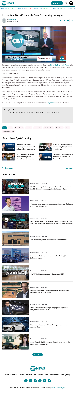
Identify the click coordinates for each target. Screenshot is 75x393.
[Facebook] (60, 20)
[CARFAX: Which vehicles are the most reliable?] (15, 272)
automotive (38, 127)
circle (67, 127)
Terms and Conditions (52, 375)
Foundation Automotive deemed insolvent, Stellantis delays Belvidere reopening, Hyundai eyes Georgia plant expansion (51, 222)
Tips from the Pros (8, 131)
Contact (21, 375)
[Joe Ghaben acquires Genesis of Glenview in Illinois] (15, 238)
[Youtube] (49, 380)
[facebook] (26, 380)
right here (51, 103)
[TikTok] (40, 380)
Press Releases (38, 375)
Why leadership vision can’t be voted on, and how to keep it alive (63, 157)
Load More (37, 354)
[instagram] (30, 380)
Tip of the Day (55, 65)
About (7, 375)
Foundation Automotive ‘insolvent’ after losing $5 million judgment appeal (50, 257)
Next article (69, 168)
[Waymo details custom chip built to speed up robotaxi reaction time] (15, 324)
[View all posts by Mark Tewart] (4, 20)
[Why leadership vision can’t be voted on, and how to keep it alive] (45, 157)
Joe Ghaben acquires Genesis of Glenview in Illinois (48, 240)
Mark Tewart (12, 19)
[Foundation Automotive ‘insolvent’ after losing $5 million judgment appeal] (15, 255)
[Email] (71, 20)
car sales (28, 127)
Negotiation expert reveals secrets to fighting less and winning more (62, 147)
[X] (64, 20)
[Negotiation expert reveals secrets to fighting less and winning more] (45, 147)
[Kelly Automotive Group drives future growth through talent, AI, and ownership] (8, 157)
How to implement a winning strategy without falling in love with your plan (25, 147)
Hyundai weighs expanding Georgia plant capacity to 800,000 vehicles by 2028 (49, 309)
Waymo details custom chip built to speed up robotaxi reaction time (49, 326)
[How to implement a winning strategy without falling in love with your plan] (8, 147)
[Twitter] (44, 380)
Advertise (29, 375)
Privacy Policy (65, 375)
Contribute (14, 375)
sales (10, 127)
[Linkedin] (68, 20)
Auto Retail (59, 127)
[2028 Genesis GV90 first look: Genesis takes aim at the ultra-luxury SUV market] (15, 342)
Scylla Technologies (58, 387)
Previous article (7, 168)
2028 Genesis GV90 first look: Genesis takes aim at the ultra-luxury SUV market (50, 343)
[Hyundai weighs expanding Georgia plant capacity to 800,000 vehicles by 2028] (15, 307)
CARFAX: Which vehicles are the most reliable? (47, 274)
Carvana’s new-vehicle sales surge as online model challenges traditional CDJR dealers (51, 205)
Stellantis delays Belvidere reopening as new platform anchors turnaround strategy (49, 291)
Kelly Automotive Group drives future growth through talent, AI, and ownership (25, 157)
